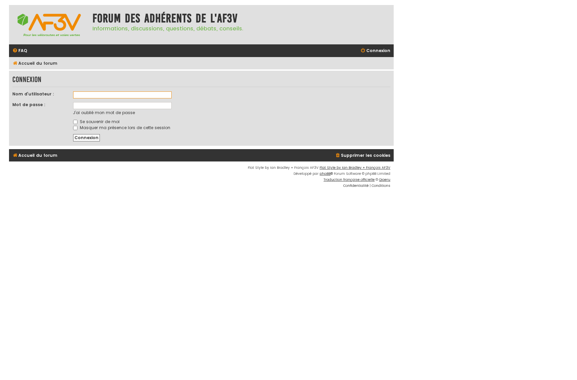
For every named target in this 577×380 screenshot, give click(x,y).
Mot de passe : (28, 104)
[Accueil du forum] (49, 25)
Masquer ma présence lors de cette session (124, 127)
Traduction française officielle (349, 179)
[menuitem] (19, 50)
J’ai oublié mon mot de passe (104, 112)
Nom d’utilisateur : (33, 94)
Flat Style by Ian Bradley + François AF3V (355, 167)
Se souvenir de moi (99, 121)
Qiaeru (384, 179)
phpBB (325, 173)
